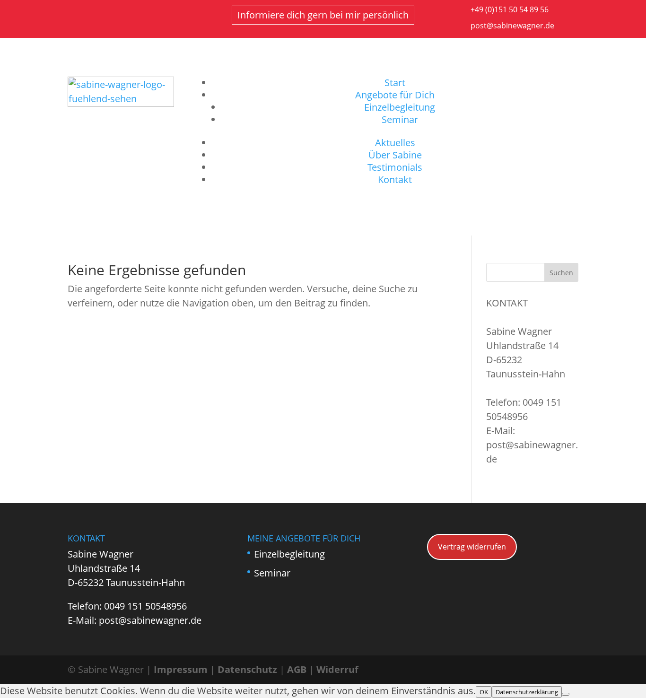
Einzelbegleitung (399, 107)
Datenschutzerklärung (527, 692)
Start (394, 82)
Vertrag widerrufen (472, 546)
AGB (296, 669)
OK (484, 692)
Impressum (181, 669)
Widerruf (337, 669)
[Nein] (565, 694)
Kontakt (395, 179)
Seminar (400, 119)
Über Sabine (395, 154)
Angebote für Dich (395, 94)
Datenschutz (247, 669)
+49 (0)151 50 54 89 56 (510, 9)
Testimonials (394, 167)
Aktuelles (395, 142)
